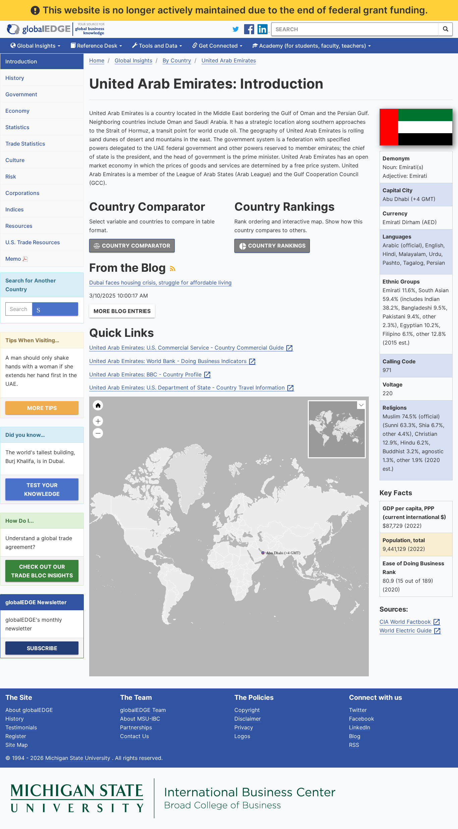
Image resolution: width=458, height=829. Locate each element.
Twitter (358, 710)
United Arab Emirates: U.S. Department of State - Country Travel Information (191, 388)
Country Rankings (272, 246)
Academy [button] (312, 45)
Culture (14, 160)
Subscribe (42, 648)
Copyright (247, 710)
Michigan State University (78, 758)
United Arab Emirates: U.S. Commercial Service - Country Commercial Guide (191, 348)
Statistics (17, 127)
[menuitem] (273, 544)
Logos (242, 736)
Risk (10, 176)
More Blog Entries (122, 311)
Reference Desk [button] (97, 45)
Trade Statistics (25, 143)
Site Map (16, 744)
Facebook (361, 718)
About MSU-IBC (140, 718)
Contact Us (134, 736)
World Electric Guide (410, 630)
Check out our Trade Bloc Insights (42, 571)
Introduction (21, 61)
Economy (17, 110)
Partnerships (136, 727)
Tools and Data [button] (158, 45)
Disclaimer (247, 718)
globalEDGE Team (143, 710)
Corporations (22, 193)
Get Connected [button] (218, 45)
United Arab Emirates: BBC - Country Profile (150, 374)
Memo (13, 258)
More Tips (42, 408)
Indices (14, 209)
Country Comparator (135, 245)
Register (15, 736)
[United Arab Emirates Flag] (416, 127)
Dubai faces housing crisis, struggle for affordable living (160, 282)
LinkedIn (359, 727)
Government (21, 94)
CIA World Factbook (410, 622)
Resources (19, 225)
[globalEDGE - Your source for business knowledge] (55, 29)
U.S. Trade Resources (32, 242)
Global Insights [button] (36, 45)
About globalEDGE (29, 710)
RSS (354, 744)
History (14, 77)
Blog (354, 736)
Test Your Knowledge (42, 489)
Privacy (243, 727)
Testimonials (21, 727)
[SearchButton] (446, 29)
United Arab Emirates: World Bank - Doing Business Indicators (172, 361)
